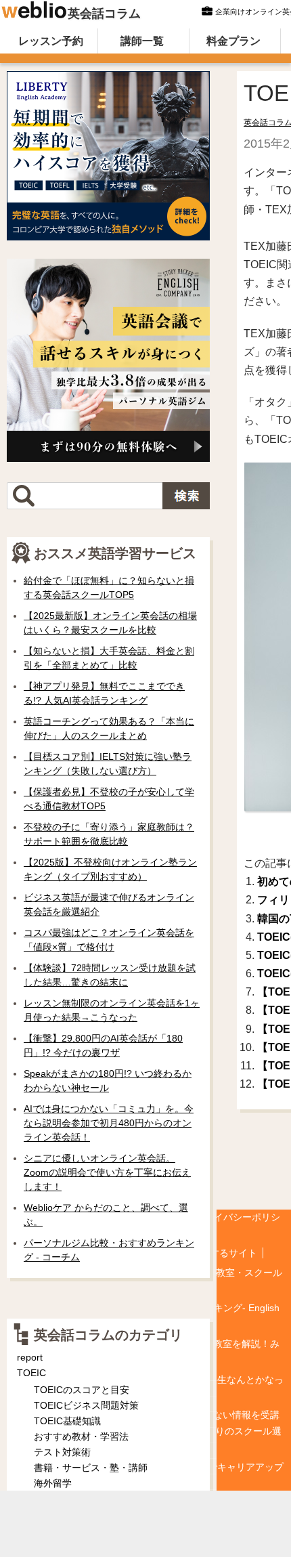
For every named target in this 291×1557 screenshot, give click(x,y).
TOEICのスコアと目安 (81, 1389)
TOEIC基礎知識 (67, 1420)
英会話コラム (104, 13)
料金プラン (233, 41)
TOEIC (31, 1372)
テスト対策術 (62, 1452)
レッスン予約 (50, 41)
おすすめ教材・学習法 (81, 1436)
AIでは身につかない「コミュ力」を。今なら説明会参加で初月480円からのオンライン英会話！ (109, 1123)
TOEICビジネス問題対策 (86, 1405)
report (30, 1357)
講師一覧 (142, 41)
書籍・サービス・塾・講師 (91, 1467)
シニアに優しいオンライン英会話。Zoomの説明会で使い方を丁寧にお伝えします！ (107, 1172)
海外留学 (53, 1483)
